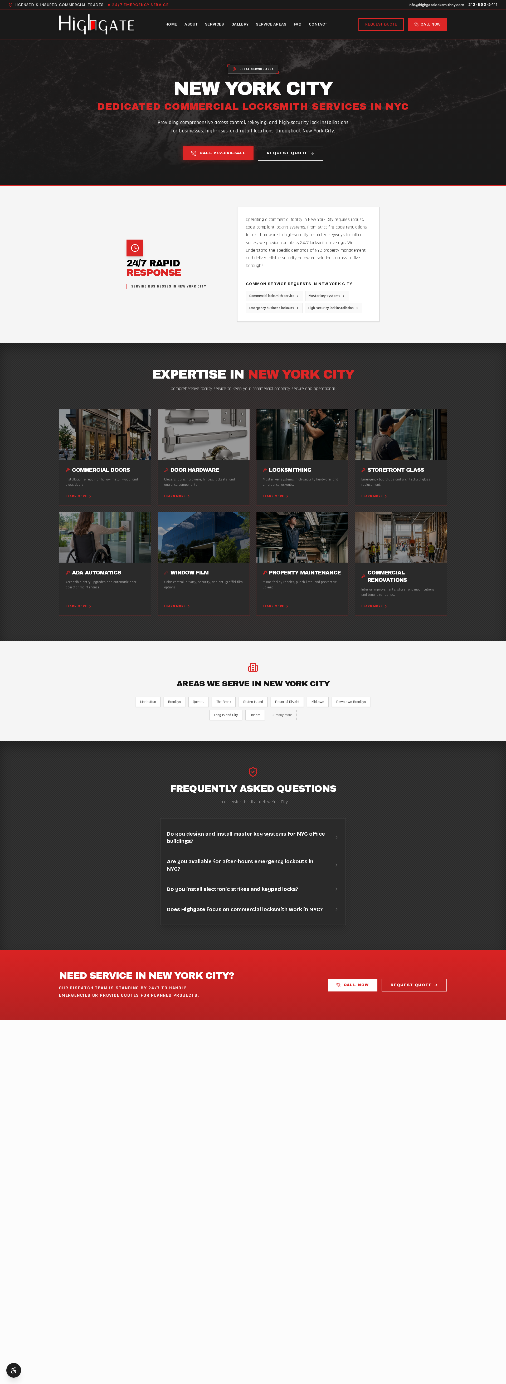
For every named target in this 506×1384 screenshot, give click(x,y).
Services (214, 24)
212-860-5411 (483, 4)
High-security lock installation (331, 308)
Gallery (240, 24)
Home (171, 24)
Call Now (356, 985)
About (191, 24)
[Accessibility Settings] (13, 1370)
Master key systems (324, 296)
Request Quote (381, 24)
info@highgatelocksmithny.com (436, 4)
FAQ (297, 24)
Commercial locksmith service (271, 296)
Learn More (76, 496)
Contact (318, 24)
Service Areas (271, 24)
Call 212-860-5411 (222, 153)
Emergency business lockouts (271, 308)
